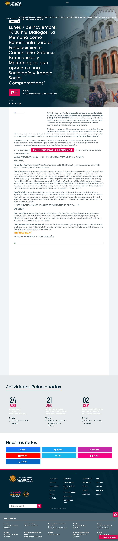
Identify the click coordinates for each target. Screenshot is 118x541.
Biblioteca (84, 486)
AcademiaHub (99, 490)
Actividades (13, 18)
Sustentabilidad (68, 496)
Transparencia (86, 494)
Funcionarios (99, 482)
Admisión (52, 490)
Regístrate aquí (22, 233)
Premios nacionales (69, 482)
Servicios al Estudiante (70, 492)
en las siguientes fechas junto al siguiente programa (51, 150)
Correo (84, 490)
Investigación (67, 478)
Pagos (97, 478)
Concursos (99, 486)
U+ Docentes (85, 482)
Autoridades (53, 482)
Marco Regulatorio (54, 486)
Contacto (98, 494)
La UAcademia (53, 478)
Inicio (7, 18)
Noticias (52, 494)
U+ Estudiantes (86, 478)
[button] (115, 514)
